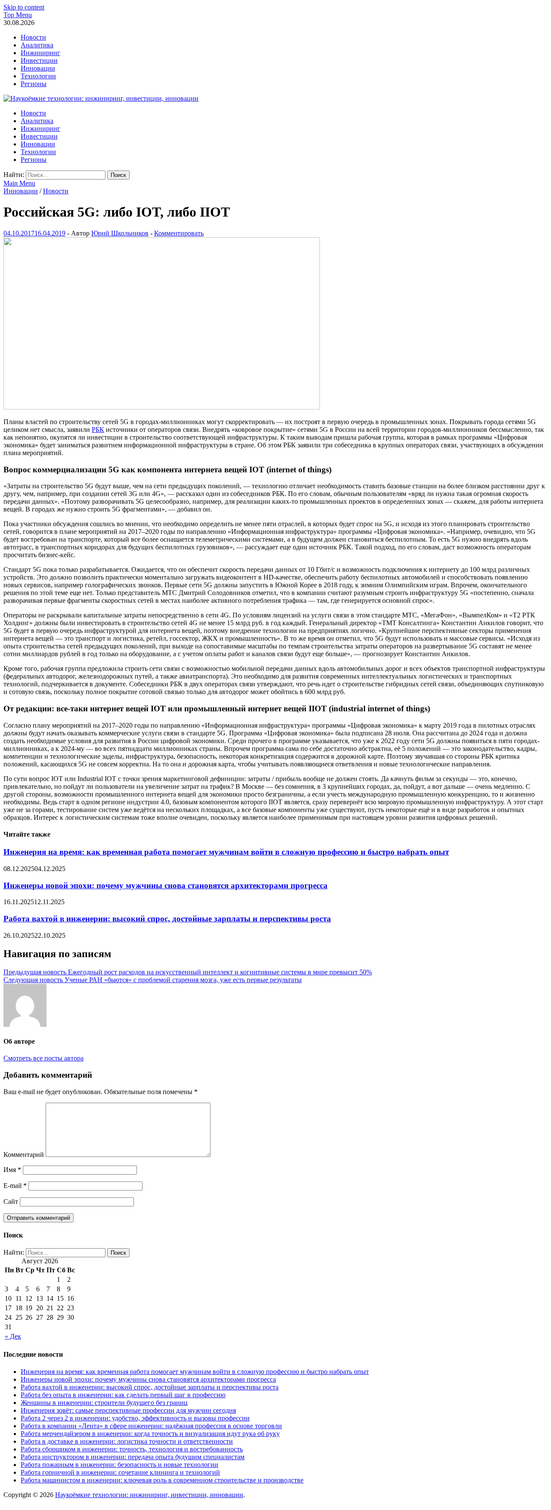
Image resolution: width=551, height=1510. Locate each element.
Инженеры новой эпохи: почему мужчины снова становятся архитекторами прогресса (165, 885)
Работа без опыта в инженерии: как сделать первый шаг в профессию (123, 1394)
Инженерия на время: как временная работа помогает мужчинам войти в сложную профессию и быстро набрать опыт (226, 851)
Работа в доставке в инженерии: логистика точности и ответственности (127, 1441)
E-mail (15, 1185)
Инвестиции (39, 60)
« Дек (13, 1336)
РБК (98, 429)
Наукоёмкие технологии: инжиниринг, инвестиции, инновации (149, 1494)
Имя (12, 1169)
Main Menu (19, 183)
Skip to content (23, 7)
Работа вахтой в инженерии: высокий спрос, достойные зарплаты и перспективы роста (167, 918)
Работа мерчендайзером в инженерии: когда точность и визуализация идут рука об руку (150, 1433)
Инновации (38, 68)
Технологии (38, 76)
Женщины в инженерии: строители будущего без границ (104, 1402)
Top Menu (17, 15)
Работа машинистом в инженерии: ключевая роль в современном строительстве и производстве (162, 1480)
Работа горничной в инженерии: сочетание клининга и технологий (120, 1472)
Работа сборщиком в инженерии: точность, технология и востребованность (132, 1449)
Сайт (10, 1201)
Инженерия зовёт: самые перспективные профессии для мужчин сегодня (128, 1410)
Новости (33, 37)
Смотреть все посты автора (43, 1058)
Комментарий (23, 1154)
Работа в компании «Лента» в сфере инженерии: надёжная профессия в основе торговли (151, 1425)
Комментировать (179, 233)
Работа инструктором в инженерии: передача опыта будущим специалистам (133, 1456)
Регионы (33, 83)
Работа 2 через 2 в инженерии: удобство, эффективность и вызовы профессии (135, 1418)
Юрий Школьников (120, 233)
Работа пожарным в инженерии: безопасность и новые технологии (119, 1464)
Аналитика (37, 45)
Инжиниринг (40, 52)
